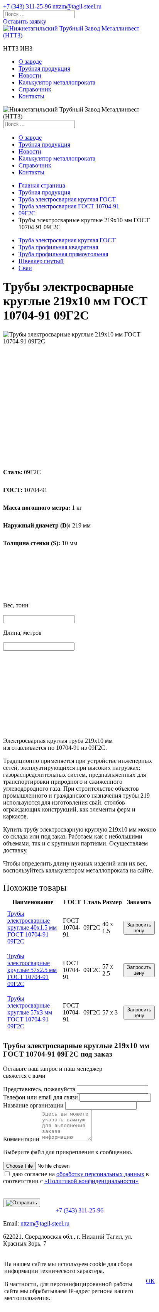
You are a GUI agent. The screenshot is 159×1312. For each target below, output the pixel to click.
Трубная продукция (44, 68)
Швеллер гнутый (41, 261)
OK (150, 1281)
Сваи (25, 268)
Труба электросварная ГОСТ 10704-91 (69, 206)
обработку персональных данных (100, 1174)
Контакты (31, 96)
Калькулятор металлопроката (57, 82)
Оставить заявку (24, 21)
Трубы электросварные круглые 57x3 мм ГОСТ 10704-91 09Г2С (29, 1012)
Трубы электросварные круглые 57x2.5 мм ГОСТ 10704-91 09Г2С (32, 970)
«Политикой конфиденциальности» (91, 1181)
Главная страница (42, 185)
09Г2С (27, 213)
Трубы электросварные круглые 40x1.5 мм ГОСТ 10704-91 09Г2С (32, 927)
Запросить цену (139, 927)
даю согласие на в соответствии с (76, 1177)
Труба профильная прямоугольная (63, 254)
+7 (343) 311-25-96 (27, 6)
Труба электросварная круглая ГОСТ (67, 199)
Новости (30, 75)
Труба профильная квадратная (58, 247)
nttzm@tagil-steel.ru (76, 6)
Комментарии (21, 1139)
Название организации (33, 1105)
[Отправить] (21, 1203)
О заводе (30, 61)
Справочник (35, 89)
